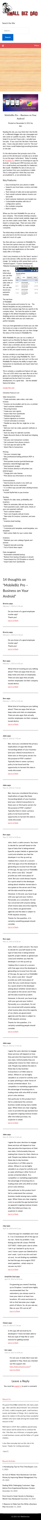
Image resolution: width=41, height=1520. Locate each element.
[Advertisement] (20, 69)
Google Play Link (8, 388)
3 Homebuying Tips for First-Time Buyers (17, 1467)
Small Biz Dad (10, 1277)
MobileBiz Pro (9, 161)
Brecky (6, 604)
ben (20, 126)
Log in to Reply (13, 620)
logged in (17, 1386)
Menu (36, 45)
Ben (4, 661)
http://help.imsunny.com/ (20, 1367)
